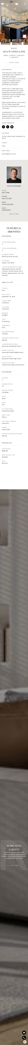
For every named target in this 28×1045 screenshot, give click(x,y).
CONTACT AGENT (14, 214)
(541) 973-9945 (7, 198)
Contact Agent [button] (14, 62)
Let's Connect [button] (15, 865)
